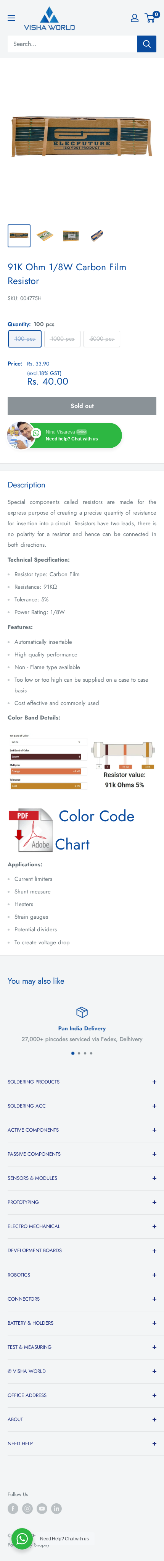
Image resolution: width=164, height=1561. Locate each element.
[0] (150, 18)
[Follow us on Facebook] (13, 1508)
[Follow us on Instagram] (27, 1508)
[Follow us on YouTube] (42, 1508)
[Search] (146, 44)
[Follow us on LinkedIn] (56, 1508)
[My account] (134, 18)
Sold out (82, 405)
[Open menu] (11, 18)
